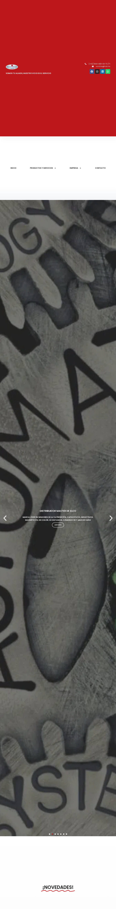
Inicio (13, 168)
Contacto (100, 168)
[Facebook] (92, 71)
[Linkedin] (102, 71)
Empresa (74, 168)
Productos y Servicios (41, 168)
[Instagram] (97, 71)
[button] (4, 518)
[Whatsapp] (108, 71)
